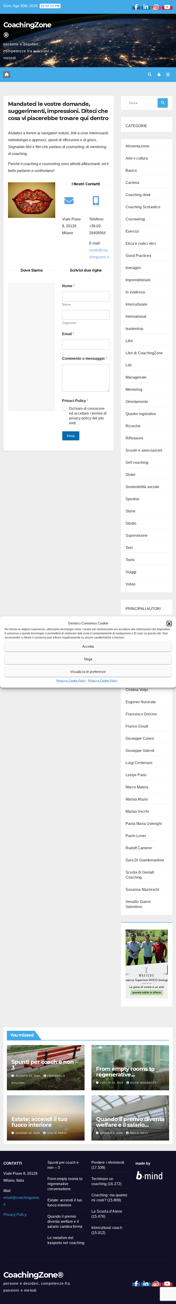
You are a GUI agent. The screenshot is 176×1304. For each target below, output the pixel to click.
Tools (130, 560)
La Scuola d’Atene (106, 1211)
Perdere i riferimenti (107, 1162)
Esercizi (132, 231)
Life (129, 365)
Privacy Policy (15, 1215)
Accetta (88, 646)
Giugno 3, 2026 (112, 1133)
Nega (88, 659)
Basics (131, 170)
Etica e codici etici (141, 243)
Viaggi (131, 572)
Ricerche (133, 426)
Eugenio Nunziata (141, 702)
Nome (66, 304)
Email (68, 334)
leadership (134, 329)
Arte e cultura (137, 158)
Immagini (133, 268)
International (136, 316)
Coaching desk (138, 195)
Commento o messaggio (84, 358)
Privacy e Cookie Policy (71, 680)
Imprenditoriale (138, 280)
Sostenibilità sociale (142, 487)
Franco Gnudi (137, 726)
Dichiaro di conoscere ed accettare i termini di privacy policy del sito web (88, 416)
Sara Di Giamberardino (145, 860)
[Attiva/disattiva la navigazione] (168, 75)
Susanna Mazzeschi (142, 889)
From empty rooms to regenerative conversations (125, 1074)
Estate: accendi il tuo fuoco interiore (39, 1122)
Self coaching (137, 462)
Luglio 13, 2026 (112, 1082)
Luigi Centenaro (139, 763)
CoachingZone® (33, 1275)
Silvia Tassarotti (143, 1082)
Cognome (69, 323)
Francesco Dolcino (141, 714)
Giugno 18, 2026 (28, 1133)
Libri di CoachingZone (144, 353)
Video (130, 584)
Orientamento (137, 402)
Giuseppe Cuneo (140, 738)
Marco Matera (137, 787)
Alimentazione (138, 146)
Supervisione (137, 535)
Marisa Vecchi (137, 811)
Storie (130, 511)
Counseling (135, 219)
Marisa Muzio (137, 799)
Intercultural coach (106, 1228)
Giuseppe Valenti (140, 751)
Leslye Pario (136, 775)
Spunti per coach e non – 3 (44, 1065)
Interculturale (136, 304)
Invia (71, 436)
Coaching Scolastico (143, 207)
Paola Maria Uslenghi (144, 824)
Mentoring (134, 389)
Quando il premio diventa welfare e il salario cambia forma (130, 1125)
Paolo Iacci (139, 1133)
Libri (129, 341)
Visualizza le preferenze (88, 672)
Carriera (132, 183)
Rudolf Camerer (139, 848)
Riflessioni (134, 438)
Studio (131, 523)
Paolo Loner (136, 836)
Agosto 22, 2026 (28, 1075)
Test (129, 548)
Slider (130, 475)
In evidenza (135, 292)
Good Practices (138, 256)
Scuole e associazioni (144, 450)
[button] (169, 623)
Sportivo (133, 499)
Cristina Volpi (137, 690)
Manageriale (136, 377)
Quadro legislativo (141, 414)
